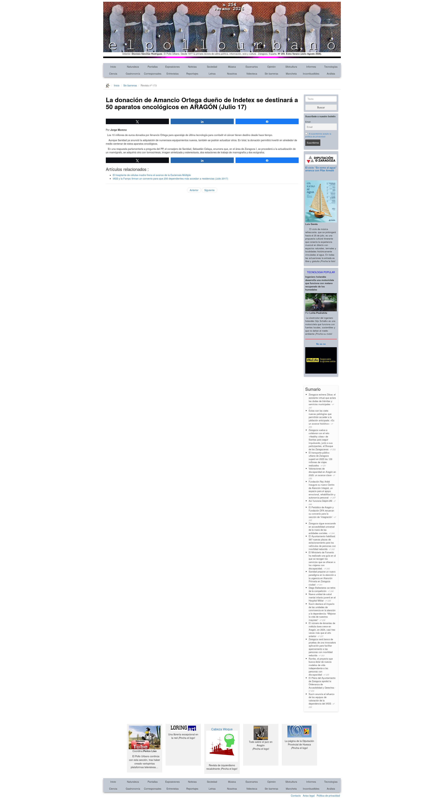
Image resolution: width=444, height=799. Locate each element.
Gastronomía (133, 73)
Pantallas (153, 66)
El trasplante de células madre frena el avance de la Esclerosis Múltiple (152, 175)
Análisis (331, 73)
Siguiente (209, 190)
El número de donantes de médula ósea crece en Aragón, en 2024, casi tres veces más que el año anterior (322, 629)
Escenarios (252, 66)
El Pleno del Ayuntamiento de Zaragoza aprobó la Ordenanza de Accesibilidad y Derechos (322, 684)
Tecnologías (331, 66)
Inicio (113, 66)
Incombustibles (311, 73)
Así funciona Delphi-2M (322, 502)
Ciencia (113, 73)
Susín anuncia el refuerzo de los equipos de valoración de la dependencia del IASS (322, 700)
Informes (311, 66)
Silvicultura (291, 66)
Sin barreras (271, 73)
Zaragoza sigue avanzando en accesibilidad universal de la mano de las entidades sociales (322, 528)
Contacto (296, 795)
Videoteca (251, 73)
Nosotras (232, 73)
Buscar (321, 107)
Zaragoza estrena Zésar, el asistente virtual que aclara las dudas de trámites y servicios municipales (322, 401)
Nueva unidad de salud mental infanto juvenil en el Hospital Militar (322, 597)
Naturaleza (133, 66)
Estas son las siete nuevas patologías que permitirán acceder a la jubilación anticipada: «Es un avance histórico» (321, 418)
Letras (212, 73)
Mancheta (291, 73)
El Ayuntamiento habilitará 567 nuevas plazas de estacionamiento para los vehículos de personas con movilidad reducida (322, 543)
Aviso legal (309, 795)
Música (232, 66)
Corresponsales (152, 73)
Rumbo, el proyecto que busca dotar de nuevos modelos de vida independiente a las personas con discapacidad (321, 666)
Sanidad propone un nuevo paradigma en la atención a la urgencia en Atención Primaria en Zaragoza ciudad (322, 578)
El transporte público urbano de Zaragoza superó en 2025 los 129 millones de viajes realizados (320, 459)
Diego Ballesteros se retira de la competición (322, 589)
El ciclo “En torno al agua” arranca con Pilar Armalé (321, 169)
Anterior (194, 190)
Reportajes (192, 73)
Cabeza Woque (222, 729)
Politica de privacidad (328, 795)
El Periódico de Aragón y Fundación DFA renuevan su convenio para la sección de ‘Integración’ (322, 514)
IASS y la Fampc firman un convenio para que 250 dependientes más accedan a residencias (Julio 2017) (170, 178)
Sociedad (212, 66)
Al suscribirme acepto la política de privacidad (318, 135)
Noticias (192, 66)
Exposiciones (172, 66)
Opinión (271, 66)
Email (308, 121)
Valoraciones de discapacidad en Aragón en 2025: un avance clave (322, 473)
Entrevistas (172, 73)
